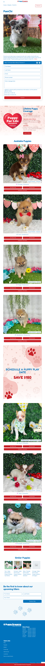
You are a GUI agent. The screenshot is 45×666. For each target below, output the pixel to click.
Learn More (27, 133)
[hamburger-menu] (3, 1)
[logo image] (22, 1)
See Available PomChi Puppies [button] (22, 664)
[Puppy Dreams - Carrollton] (22, 522)
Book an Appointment (8, 656)
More (35, 59)
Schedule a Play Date (22, 190)
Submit (22, 97)
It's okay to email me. (10, 94)
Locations (6, 654)
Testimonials (6, 651)
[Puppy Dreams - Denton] (22, 264)
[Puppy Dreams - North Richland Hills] (22, 422)
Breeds (9, 5)
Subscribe (32, 601)
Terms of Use (39, 662)
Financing (6, 649)
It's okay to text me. (10, 92)
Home (4, 5)
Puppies (5, 644)
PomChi (14, 5)
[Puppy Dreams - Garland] (22, 163)
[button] (13, 187)
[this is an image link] (12, 624)
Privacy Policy (32, 662)
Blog (5, 642)
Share (38, 5)
